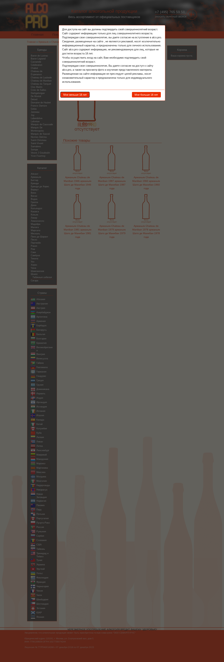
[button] (75, 94)
